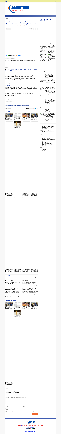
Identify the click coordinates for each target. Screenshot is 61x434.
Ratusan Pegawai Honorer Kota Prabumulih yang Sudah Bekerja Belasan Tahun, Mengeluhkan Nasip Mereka (48, 139)
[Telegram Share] (35, 29)
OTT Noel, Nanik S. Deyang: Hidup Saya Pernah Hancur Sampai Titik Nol (48, 127)
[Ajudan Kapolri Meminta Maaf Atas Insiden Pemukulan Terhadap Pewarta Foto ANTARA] (26, 157)
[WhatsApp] (32, 429)
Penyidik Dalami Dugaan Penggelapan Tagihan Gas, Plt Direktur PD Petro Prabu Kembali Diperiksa (50, 109)
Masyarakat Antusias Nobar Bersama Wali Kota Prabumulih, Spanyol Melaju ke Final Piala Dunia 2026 (51, 51)
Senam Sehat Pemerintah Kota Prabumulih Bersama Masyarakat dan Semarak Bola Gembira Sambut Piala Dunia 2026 (51, 63)
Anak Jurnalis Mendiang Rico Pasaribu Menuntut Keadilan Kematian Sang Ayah (9, 270)
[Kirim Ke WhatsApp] (37, 29)
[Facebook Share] (30, 29)
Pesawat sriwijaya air (25, 105)
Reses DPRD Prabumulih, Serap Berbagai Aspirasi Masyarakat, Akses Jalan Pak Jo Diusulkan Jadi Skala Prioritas (43, 50)
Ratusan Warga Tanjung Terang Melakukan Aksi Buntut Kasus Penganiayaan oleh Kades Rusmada (47, 143)
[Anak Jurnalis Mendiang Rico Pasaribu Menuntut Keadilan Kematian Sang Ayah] (9, 233)
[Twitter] (29, 429)
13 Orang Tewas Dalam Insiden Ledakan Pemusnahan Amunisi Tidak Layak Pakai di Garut (26, 118)
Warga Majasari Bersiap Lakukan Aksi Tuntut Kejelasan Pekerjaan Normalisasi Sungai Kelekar (26, 270)
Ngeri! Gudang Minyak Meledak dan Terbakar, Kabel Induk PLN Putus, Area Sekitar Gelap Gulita (34, 270)
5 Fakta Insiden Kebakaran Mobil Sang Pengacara (13, 294)
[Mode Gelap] (55, 1)
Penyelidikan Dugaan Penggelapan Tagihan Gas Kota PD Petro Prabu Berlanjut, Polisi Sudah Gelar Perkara (50, 92)
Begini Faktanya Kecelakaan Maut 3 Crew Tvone (12, 296)
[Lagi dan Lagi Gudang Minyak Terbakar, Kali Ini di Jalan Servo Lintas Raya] (9, 157)
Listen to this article (10, 58)
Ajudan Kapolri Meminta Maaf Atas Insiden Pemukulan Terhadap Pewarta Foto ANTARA (25, 194)
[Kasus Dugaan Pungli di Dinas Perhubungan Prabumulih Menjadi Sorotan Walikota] (17, 123)
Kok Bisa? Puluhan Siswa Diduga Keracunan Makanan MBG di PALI (34, 118)
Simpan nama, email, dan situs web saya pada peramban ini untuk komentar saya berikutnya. (20, 411)
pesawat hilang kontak (9, 105)
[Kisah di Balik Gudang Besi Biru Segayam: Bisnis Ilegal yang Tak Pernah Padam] (17, 233)
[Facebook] (27, 429)
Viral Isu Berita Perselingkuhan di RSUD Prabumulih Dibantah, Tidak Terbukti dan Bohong (9, 118)
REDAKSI (19, 425)
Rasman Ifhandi (19, 25)
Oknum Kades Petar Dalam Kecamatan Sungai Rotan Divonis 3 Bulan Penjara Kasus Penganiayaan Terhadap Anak (48, 131)
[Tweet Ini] (32, 29)
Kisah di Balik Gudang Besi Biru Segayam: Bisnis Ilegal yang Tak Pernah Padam (17, 270)
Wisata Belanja (8, 85)
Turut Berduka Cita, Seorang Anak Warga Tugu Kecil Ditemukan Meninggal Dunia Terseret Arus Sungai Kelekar (34, 194)
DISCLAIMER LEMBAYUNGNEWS (26, 425)
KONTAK (41, 425)
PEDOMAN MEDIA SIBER (35, 425)
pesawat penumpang (17, 105)
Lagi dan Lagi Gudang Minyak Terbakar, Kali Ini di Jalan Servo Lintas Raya (9, 194)
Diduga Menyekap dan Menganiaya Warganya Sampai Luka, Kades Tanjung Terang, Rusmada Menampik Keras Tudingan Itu (48, 148)
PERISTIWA (24, 25)
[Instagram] (30, 429)
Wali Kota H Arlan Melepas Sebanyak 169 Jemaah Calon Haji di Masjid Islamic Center (43, 60)
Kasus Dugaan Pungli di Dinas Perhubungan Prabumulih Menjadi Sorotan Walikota (17, 127)
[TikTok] (34, 429)
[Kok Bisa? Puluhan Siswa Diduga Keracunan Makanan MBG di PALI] (34, 115)
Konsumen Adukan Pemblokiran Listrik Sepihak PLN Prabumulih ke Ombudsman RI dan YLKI (17, 118)
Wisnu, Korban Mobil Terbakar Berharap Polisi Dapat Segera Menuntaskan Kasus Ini (29, 294)
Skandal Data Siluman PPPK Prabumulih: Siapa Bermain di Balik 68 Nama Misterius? (48, 135)
